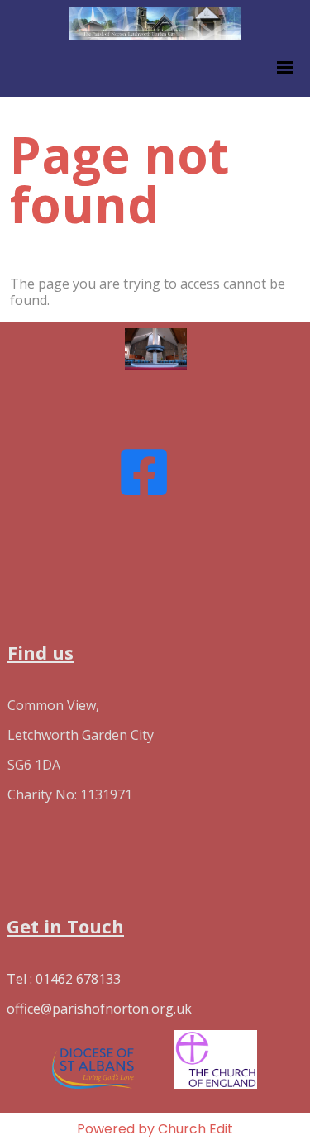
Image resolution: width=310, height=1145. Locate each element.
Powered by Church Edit (155, 1128)
